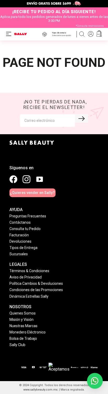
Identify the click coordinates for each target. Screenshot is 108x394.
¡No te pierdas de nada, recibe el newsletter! (55, 104)
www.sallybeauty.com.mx (40, 389)
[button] (62, 34)
